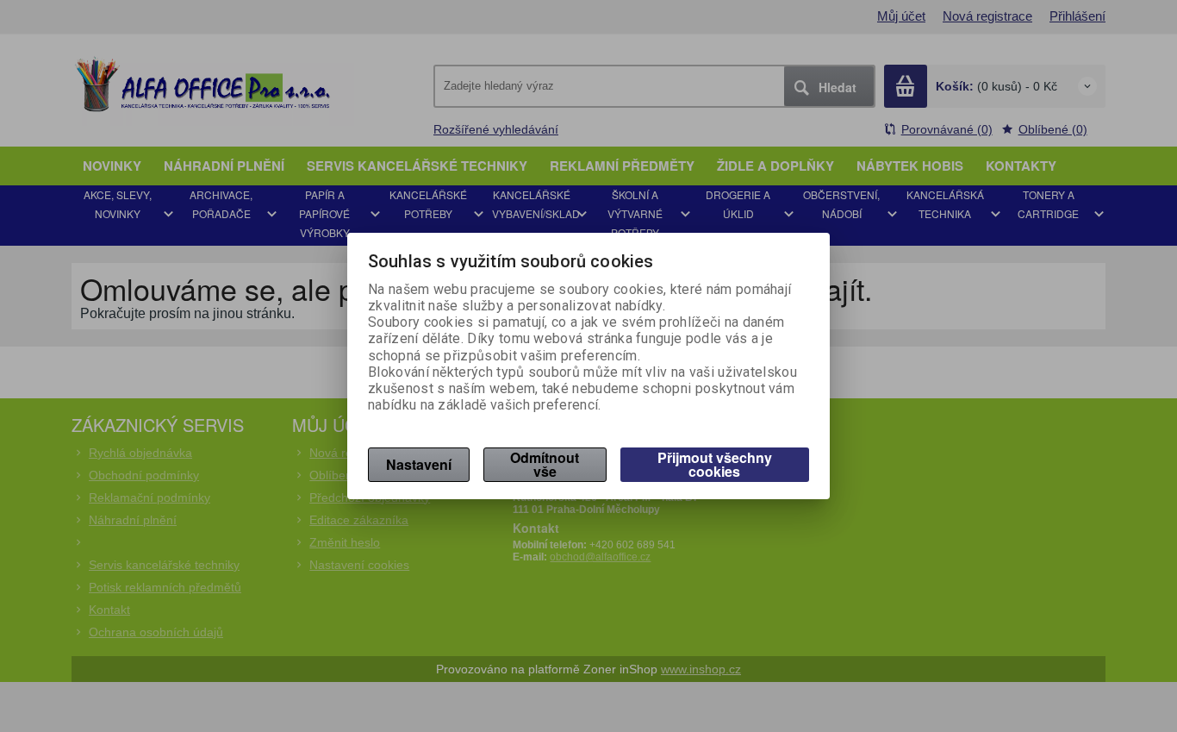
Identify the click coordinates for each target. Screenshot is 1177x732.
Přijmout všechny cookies (714, 464)
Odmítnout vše (544, 464)
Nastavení (418, 464)
